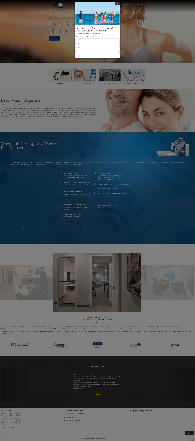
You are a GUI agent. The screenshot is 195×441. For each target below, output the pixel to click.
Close (117, 3)
